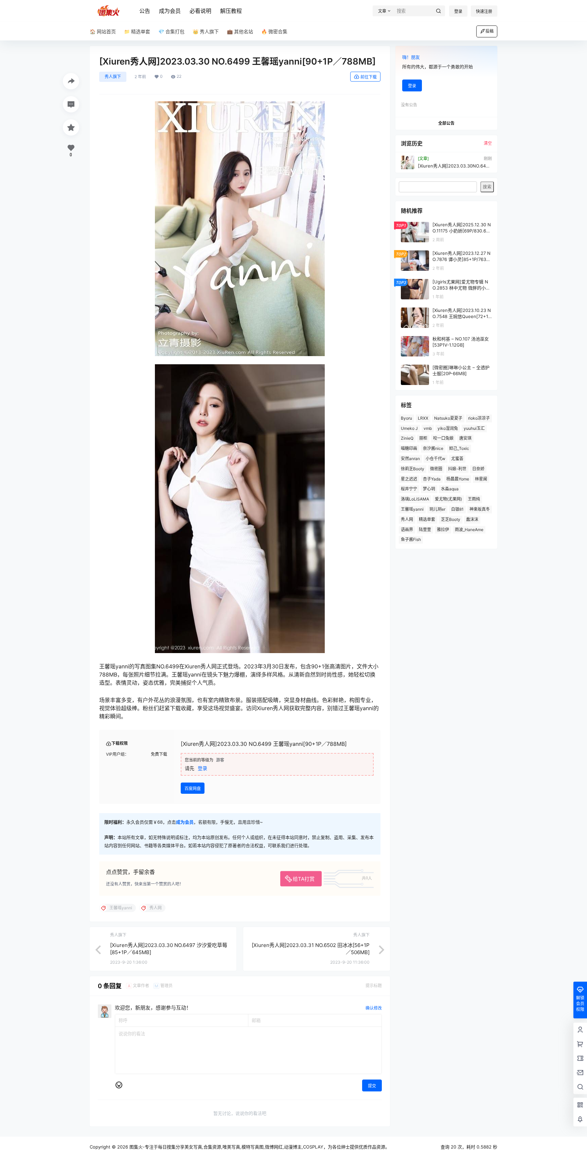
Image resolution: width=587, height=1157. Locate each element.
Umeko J (409, 428)
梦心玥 (429, 488)
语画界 (407, 529)
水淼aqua (450, 488)
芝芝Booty (450, 519)
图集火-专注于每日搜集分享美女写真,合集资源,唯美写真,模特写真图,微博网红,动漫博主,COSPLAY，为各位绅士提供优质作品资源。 (259, 1147)
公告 (144, 10)
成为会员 (170, 10)
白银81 (457, 509)
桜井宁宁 (409, 488)
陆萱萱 (425, 529)
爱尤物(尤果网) (448, 499)
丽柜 (423, 438)
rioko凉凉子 (479, 418)
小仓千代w (435, 458)
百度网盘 (192, 788)
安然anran (410, 458)
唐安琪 (465, 438)
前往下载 (368, 77)
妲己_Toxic (459, 448)
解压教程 (231, 10)
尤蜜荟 (457, 458)
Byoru (406, 418)
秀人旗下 (113, 76)
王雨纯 (474, 499)
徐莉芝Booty (412, 468)
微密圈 (436, 468)
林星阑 (481, 478)
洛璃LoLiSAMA (415, 499)
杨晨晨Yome (457, 478)
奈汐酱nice (433, 448)
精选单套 (427, 519)
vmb (428, 428)
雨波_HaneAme (469, 529)
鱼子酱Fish (411, 539)
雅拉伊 (443, 529)
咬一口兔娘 (443, 438)
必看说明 (200, 10)
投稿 (489, 31)
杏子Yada (432, 478)
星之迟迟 (409, 478)
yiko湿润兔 (448, 428)
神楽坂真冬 (479, 509)
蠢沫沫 (472, 519)
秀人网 (407, 519)
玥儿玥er (437, 509)
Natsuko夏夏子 (448, 418)
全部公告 (446, 123)
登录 (458, 11)
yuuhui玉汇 (474, 428)
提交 (372, 1085)
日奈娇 (478, 468)
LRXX (423, 418)
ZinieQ (407, 438)
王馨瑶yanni (412, 509)
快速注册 (484, 11)
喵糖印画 (409, 448)
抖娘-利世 (457, 468)
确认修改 (374, 1008)
